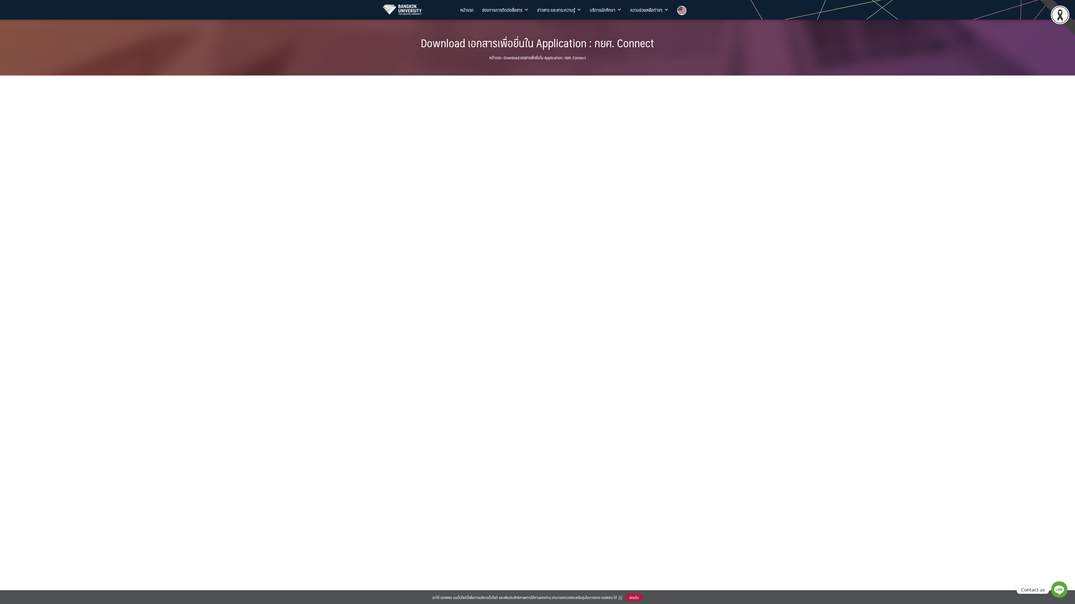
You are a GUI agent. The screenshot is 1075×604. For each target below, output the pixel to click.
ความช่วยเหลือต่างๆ (646, 10)
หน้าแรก (467, 10)
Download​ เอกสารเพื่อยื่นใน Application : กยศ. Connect (537, 42)
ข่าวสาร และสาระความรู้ (556, 10)
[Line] (1059, 589)
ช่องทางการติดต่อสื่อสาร (502, 10)
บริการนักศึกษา (602, 10)
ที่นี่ (620, 597)
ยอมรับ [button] (634, 597)
